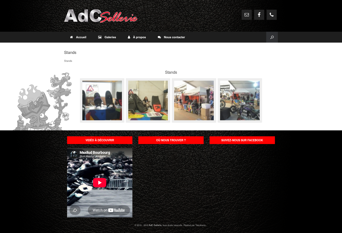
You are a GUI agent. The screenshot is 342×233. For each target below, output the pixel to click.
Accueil (81, 37)
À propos (139, 37)
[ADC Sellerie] (100, 16)
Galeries (110, 37)
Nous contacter (174, 37)
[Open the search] (272, 37)
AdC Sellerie (155, 225)
